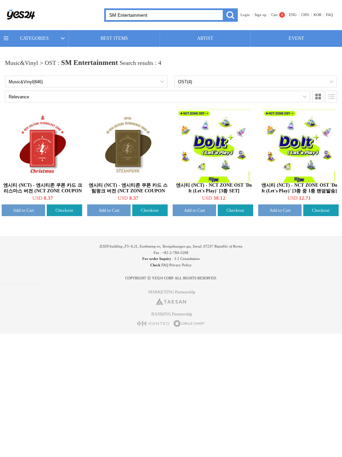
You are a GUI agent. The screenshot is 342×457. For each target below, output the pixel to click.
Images (318, 96)
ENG (293, 15)
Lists (331, 96)
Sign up (260, 15)
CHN (305, 15)
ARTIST (205, 38)
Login (245, 15)
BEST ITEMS (114, 38)
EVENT (296, 38)
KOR (317, 15)
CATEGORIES (34, 38)
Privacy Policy (180, 265)
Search (230, 15)
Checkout (64, 210)
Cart (274, 15)
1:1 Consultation (187, 259)
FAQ (329, 15)
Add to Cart (23, 210)
